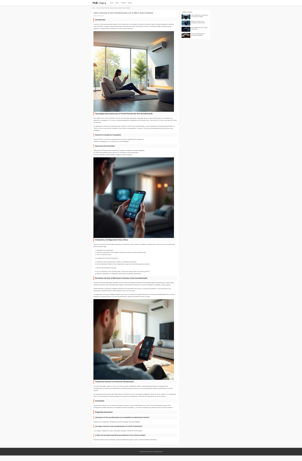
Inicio (111, 3)
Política (130, 3)
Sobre (117, 3)
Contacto (123, 3)
